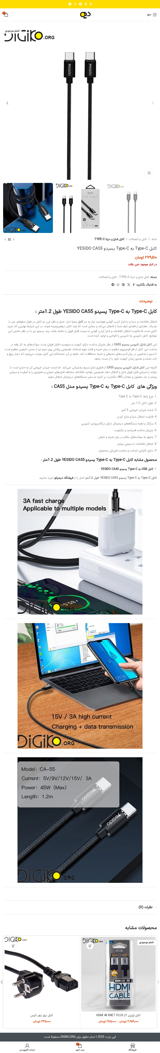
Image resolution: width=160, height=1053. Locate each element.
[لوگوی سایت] (80, 14)
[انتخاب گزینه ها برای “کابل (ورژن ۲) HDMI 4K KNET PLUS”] (90, 945)
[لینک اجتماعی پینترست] (80, 4)
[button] (13, 945)
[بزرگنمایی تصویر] (149, 173)
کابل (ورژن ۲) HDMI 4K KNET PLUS (118, 1015)
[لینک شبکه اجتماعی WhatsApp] (75, 4)
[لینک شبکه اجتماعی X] (86, 4)
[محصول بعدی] (5, 239)
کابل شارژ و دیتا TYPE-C (109, 239)
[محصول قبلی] (13, 239)
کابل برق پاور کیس (41, 1015)
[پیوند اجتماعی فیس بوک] (91, 4)
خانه (154, 239)
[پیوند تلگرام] (70, 4)
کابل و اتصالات (138, 239)
